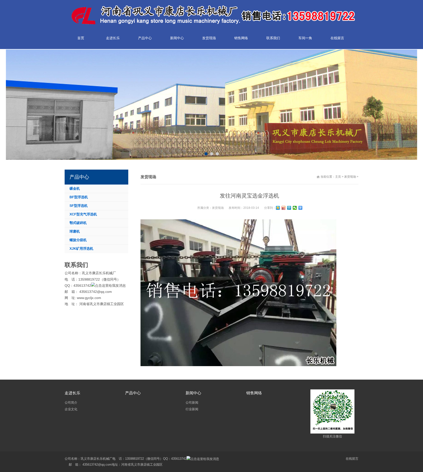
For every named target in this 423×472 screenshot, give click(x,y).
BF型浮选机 (79, 197)
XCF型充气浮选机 (83, 214)
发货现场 (350, 176)
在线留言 (352, 458)
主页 (338, 176)
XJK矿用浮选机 (81, 248)
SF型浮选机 (79, 206)
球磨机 (75, 231)
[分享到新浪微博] (284, 208)
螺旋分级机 (78, 240)
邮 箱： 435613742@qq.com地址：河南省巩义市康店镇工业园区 (114, 464)
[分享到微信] (295, 208)
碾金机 (75, 188)
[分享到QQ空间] (278, 208)
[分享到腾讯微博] (289, 208)
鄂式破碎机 (78, 223)
